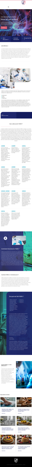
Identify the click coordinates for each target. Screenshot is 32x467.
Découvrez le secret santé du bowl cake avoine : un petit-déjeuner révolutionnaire (8, 447)
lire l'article (3, 413)
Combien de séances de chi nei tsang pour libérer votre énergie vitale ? (23, 410)
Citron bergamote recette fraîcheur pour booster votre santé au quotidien (24, 428)
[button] (8, 7)
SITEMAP (24, 464)
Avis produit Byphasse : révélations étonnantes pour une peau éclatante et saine (8, 428)
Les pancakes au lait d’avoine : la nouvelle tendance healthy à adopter (24, 447)
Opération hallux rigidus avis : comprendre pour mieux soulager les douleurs (8, 410)
